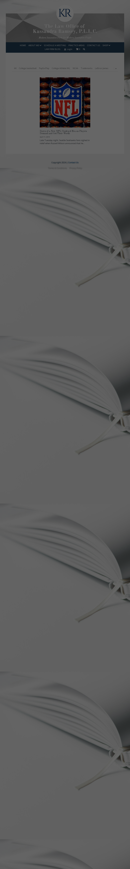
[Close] (113, 408)
